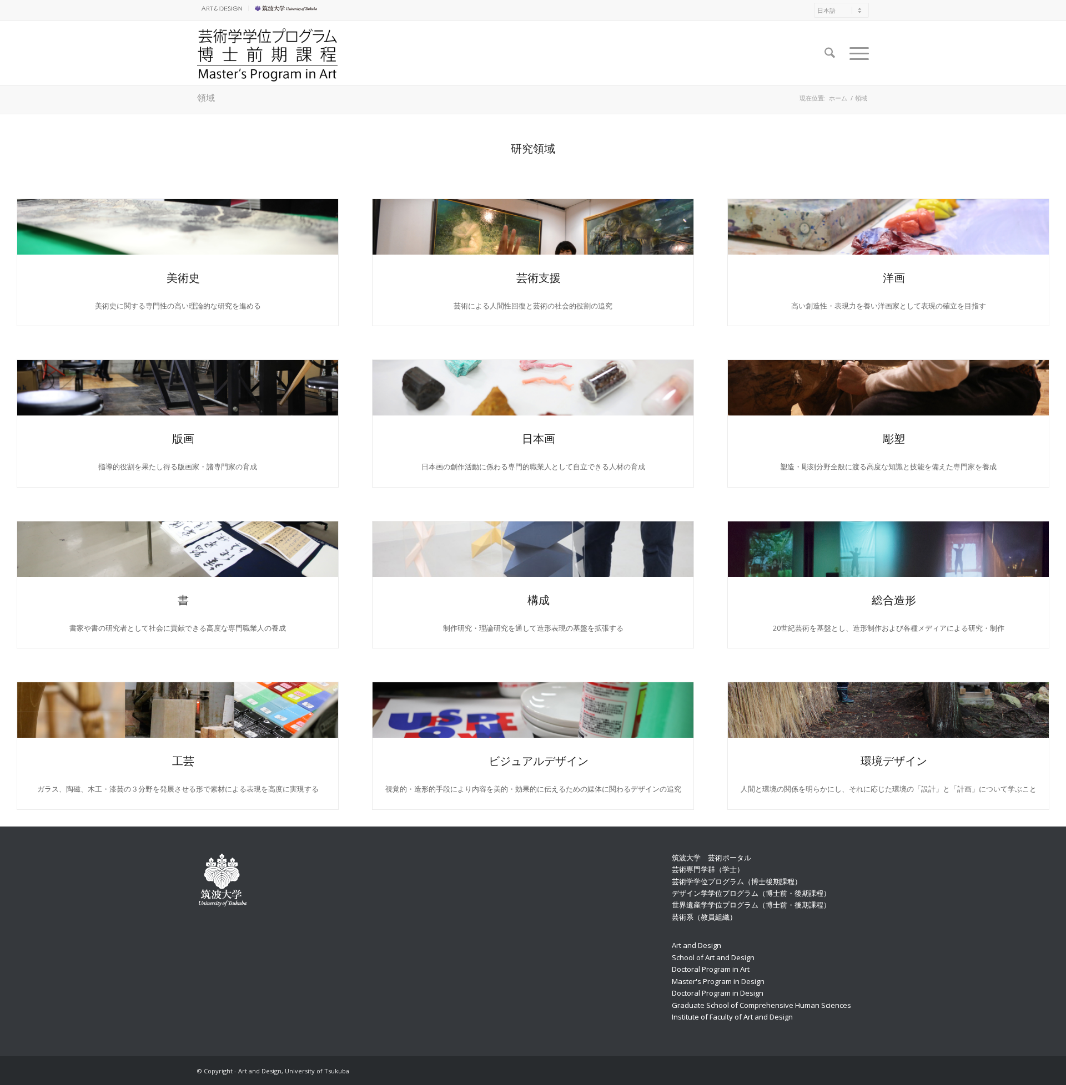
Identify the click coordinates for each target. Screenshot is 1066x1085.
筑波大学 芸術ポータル (711, 858)
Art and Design (696, 945)
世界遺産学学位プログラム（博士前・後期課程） (751, 905)
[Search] (829, 53)
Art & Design (220, 8)
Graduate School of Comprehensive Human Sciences (761, 1005)
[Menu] (855, 53)
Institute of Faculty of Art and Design (732, 1017)
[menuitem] (223, 8)
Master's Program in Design (718, 981)
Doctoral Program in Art (711, 969)
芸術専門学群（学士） (708, 869)
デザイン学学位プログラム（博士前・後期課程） (751, 893)
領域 (206, 97)
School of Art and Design (713, 957)
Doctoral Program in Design (717, 993)
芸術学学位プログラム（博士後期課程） (737, 881)
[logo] (267, 53)
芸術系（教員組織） (704, 917)
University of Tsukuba (287, 8)
